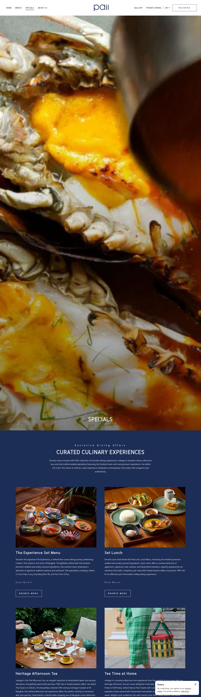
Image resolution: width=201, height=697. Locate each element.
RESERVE (185, 8)
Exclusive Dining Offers (100, 445)
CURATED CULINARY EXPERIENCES (101, 451)
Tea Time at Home (121, 673)
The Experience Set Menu (38, 552)
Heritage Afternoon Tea (37, 673)
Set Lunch (114, 552)
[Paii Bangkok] (101, 7)
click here (185, 691)
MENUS (18, 8)
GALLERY (138, 8)
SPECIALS (29, 8)
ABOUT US (42, 8)
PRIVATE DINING (153, 8)
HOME (9, 8)
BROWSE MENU (29, 594)
